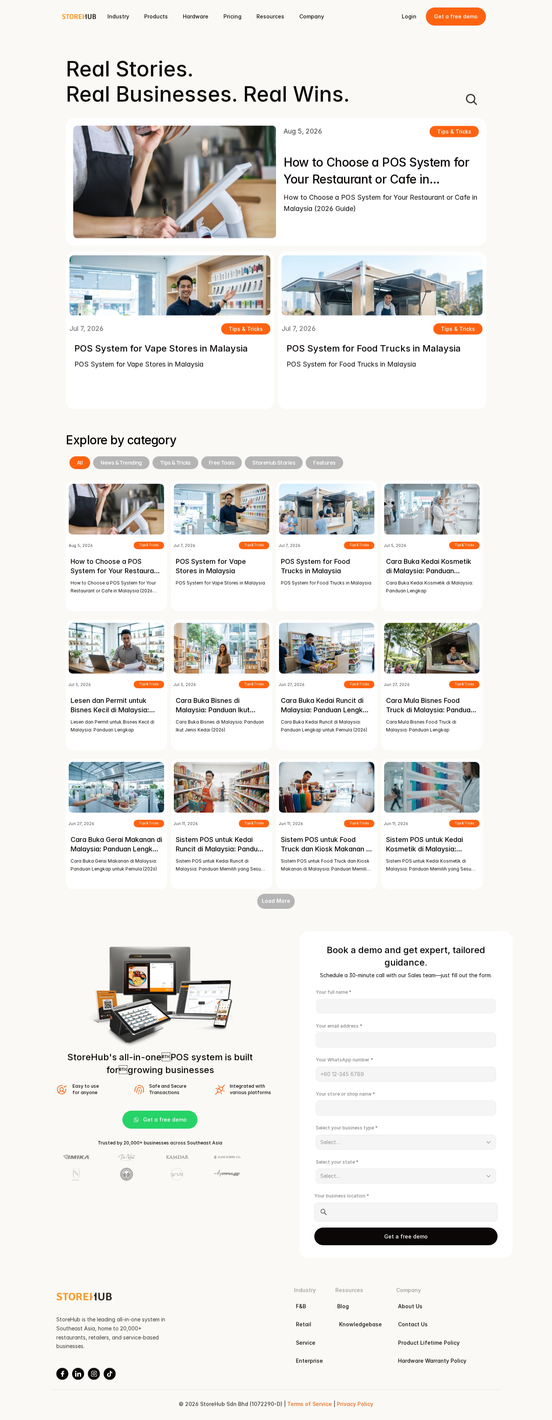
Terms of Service (309, 1404)
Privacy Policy (355, 1404)
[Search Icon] (471, 99)
